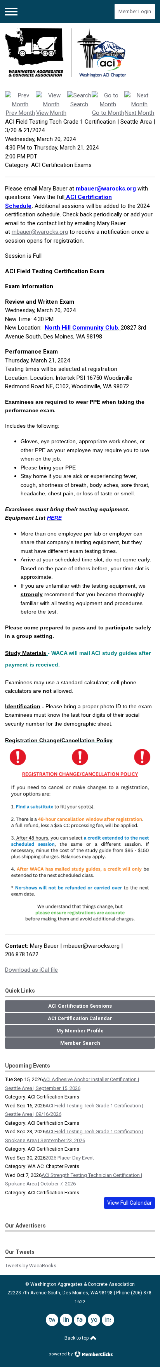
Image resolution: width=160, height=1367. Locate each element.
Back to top (77, 1338)
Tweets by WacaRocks (30, 1265)
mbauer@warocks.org (40, 231)
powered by (61, 1354)
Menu (11, 11)
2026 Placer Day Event (69, 1158)
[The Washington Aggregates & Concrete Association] (80, 55)
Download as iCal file (31, 969)
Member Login (134, 11)
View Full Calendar (129, 1203)
